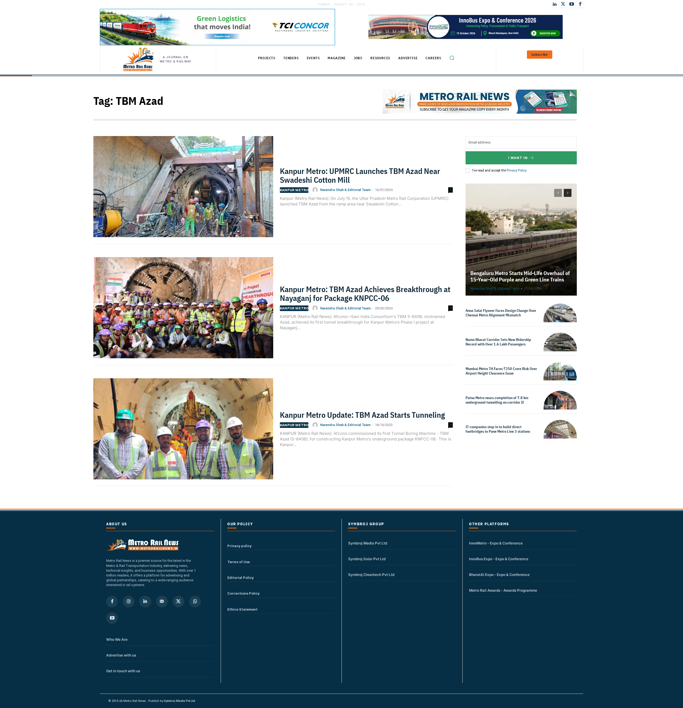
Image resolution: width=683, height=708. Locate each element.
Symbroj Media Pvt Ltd (367, 543)
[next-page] (567, 193)
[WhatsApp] (195, 601)
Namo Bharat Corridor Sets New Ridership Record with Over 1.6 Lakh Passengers (498, 342)
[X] (178, 601)
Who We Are (117, 639)
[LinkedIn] (555, 4)
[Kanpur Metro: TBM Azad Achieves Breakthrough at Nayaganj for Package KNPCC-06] (183, 311)
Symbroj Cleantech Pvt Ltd (371, 574)
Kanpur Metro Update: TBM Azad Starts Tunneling (362, 414)
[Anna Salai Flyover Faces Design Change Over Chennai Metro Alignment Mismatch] (560, 320)
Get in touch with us (123, 671)
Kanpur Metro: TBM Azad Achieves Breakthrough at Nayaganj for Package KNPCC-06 (365, 293)
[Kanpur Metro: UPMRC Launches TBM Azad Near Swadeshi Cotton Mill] (183, 190)
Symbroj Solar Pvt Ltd (367, 559)
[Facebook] (580, 4)
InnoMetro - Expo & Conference (496, 543)
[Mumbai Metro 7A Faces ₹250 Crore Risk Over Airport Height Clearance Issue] (560, 378)
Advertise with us (121, 655)
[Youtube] (572, 4)
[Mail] (162, 601)
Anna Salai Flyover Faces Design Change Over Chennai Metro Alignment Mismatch (501, 312)
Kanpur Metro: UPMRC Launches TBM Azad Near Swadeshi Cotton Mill (360, 175)
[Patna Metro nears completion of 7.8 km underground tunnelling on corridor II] (560, 407)
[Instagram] (128, 601)
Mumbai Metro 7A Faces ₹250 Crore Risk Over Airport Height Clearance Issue (501, 371)
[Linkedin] (145, 601)
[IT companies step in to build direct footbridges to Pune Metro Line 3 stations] (560, 436)
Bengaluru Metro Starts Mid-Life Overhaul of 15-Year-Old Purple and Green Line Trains (520, 276)
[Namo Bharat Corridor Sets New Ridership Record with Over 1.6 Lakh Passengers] (560, 349)
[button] (452, 58)
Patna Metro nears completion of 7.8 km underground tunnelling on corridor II (497, 400)
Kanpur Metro (294, 190)
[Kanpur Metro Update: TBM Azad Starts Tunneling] (183, 432)
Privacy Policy (516, 170)
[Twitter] (563, 4)
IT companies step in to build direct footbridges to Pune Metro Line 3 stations (498, 429)
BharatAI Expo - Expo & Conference (499, 574)
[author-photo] (315, 190)
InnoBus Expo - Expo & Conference (498, 559)
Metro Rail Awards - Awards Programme (503, 590)
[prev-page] (558, 193)
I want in (518, 158)
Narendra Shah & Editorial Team (345, 190)
